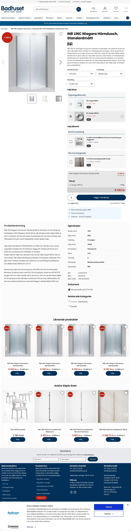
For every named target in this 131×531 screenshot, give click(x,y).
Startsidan (4, 29)
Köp (18, 439)
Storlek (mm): (72, 70)
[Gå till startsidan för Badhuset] (12, 9)
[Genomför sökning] (78, 9)
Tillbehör (106, 18)
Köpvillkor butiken (43, 479)
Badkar (79, 18)
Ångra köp (41, 498)
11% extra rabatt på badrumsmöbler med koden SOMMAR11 (65, 23)
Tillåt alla (109, 507)
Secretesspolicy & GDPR (45, 486)
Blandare (49, 18)
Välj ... (17, 373)
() (82, 289)
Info (88, 107)
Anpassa (107, 514)
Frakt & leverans (42, 490)
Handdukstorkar (92, 18)
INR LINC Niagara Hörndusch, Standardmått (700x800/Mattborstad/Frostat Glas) (39, 29)
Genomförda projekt (10, 498)
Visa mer (30, 527)
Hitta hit (106, 494)
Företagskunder (8, 487)
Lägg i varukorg (92, 198)
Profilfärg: (100, 70)
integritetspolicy (89, 454)
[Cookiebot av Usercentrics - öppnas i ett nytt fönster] (13, 527)
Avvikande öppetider (111, 482)
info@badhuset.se (110, 471)
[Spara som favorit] (30, 327)
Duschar (69, 18)
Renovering (6, 494)
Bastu (59, 18)
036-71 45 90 (77, 468)
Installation (6, 491)
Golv (116, 18)
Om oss (5, 484)
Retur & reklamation (43, 493)
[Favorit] (60, 34)
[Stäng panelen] (128, 505)
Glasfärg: (70, 80)
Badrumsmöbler (8, 18)
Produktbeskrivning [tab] (14, 225)
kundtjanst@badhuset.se (78, 471)
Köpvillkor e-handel (43, 482)
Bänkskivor (38, 18)
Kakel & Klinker (24, 18)
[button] (60, 62)
